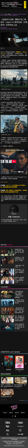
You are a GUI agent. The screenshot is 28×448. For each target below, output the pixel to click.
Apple (5, 195)
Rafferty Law (24, 199)
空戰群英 (18, 52)
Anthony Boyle (14, 198)
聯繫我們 (23, 412)
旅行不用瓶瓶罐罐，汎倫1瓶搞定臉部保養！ (20, 385)
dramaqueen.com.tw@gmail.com (14, 443)
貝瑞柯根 (6, 199)
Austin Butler (15, 197)
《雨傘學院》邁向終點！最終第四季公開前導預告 (19, 301)
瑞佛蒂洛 (18, 199)
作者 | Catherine (14, 217)
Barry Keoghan (12, 199)
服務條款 (11, 412)
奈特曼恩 (21, 198)
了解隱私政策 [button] (14, 6)
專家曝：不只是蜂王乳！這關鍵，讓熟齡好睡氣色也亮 (7, 385)
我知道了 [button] (25, 5)
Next (25, 363)
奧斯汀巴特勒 (9, 197)
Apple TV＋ (10, 195)
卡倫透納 (21, 197)
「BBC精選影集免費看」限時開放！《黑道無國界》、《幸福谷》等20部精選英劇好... (19, 294)
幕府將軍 (8, 369)
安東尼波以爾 (8, 198)
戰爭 (14, 195)
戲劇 (2, 200)
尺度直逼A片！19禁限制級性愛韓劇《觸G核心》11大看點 (19, 259)
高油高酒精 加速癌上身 (6, 396)
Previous (2, 363)
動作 (17, 195)
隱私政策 (17, 412)
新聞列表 (9, 14)
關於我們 (5, 412)
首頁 (5, 14)
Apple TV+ (3, 48)
